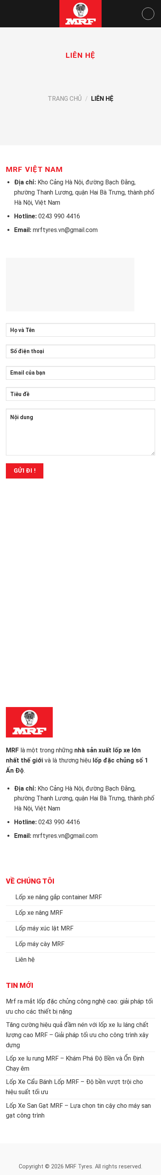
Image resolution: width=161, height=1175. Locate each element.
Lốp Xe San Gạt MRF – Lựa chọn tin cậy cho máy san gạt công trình (78, 1111)
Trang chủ (65, 98)
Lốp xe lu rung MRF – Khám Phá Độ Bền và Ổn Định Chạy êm (75, 1063)
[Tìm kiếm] (148, 13)
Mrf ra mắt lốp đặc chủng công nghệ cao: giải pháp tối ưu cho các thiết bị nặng (79, 1006)
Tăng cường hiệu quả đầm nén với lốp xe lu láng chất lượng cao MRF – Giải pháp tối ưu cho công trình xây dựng (77, 1034)
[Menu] (10, 13)
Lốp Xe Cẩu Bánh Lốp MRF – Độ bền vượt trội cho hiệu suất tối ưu (74, 1087)
